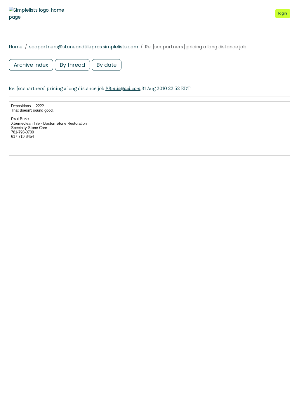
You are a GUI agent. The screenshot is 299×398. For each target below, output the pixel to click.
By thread (72, 64)
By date (107, 64)
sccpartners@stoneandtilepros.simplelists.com (83, 46)
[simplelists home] (36, 14)
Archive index (31, 64)
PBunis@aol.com (122, 88)
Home (15, 46)
